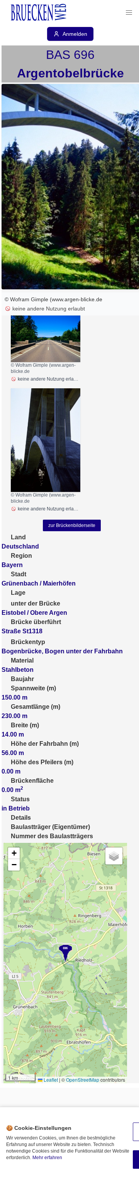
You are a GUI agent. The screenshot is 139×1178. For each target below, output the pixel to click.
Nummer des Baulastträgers (52, 836)
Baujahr (22, 679)
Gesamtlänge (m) (35, 706)
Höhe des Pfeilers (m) (42, 762)
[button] (129, 13)
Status (20, 799)
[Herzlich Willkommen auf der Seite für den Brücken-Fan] (39, 12)
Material (22, 660)
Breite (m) (25, 725)
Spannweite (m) (33, 688)
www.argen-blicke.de (77, 299)
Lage (18, 592)
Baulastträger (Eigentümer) (50, 827)
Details (21, 817)
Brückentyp (28, 642)
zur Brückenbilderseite (71, 525)
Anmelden (75, 34)
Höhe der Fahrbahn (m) (45, 743)
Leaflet (50, 1079)
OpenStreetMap (82, 1079)
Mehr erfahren (47, 1157)
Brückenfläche (32, 780)
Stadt (18, 574)
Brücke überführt (36, 622)
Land (18, 537)
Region (21, 555)
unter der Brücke (35, 603)
